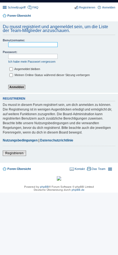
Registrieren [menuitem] (87, 7)
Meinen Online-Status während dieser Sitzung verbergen (52, 75)
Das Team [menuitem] (98, 168)
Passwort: (10, 52)
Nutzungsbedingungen (20, 140)
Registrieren (14, 153)
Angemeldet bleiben (27, 69)
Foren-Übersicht (19, 168)
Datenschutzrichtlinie (56, 140)
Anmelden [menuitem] (108, 7)
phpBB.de (78, 189)
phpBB (44, 186)
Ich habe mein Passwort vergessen (31, 61)
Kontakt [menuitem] (80, 168)
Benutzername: (14, 40)
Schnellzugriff (17, 7)
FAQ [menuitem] (35, 7)
